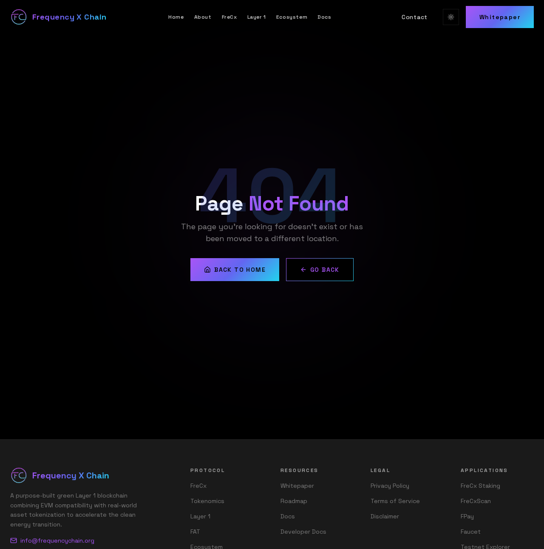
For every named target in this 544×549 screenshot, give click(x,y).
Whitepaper (499, 17)
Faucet (471, 531)
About (203, 17)
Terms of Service (395, 501)
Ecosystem (291, 17)
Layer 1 (256, 17)
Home (176, 17)
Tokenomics (207, 501)
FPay (467, 516)
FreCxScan (476, 501)
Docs (324, 17)
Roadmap (293, 501)
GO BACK (325, 269)
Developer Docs (303, 531)
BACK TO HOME (240, 269)
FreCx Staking (480, 485)
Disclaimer (385, 516)
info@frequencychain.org (57, 540)
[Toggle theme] (451, 17)
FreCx (229, 17)
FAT (195, 531)
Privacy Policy (390, 485)
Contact (415, 17)
